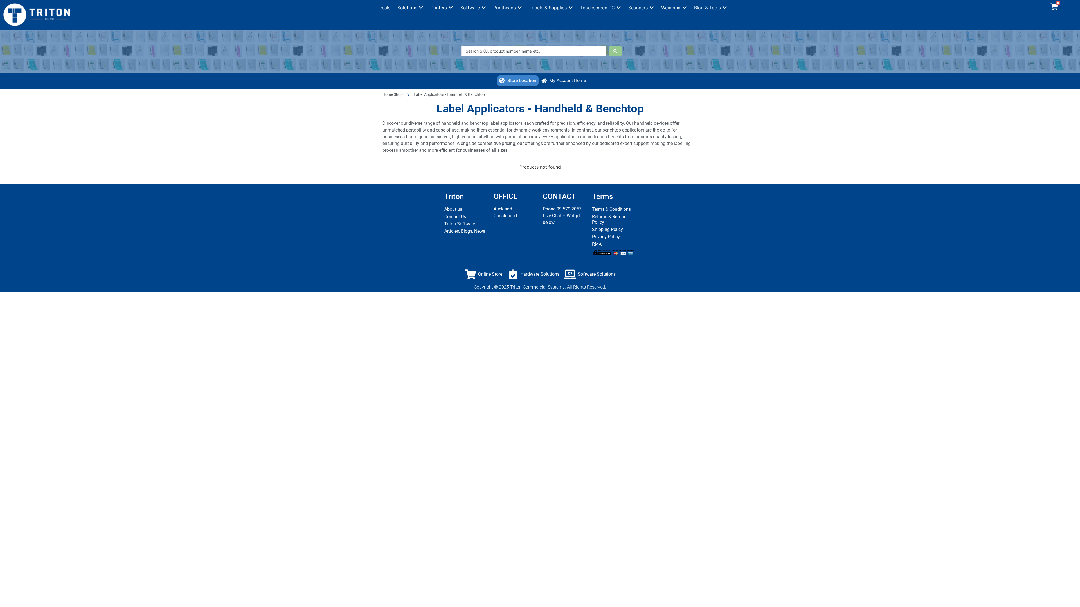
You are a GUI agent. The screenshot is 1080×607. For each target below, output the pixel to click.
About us (453, 209)
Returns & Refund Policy (609, 219)
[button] (410, 7)
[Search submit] (615, 51)
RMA (597, 244)
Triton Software (459, 224)
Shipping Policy (607, 229)
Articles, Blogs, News (464, 231)
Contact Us (455, 216)
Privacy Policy (606, 236)
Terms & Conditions (611, 209)
